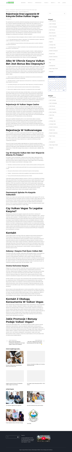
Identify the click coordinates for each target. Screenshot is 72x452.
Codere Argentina (52, 35)
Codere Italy (51, 38)
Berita (52, 2)
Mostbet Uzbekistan (53, 56)
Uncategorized (8, 19)
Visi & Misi (29, 423)
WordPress (50, 449)
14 (54, 84)
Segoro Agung (52, 59)
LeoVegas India (52, 44)
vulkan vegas (34, 57)
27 (51, 88)
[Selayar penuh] (48, 441)
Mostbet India (52, 53)
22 (57, 86)
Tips (59, 2)
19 (49, 86)
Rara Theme (41, 449)
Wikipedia (51, 71)
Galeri (46, 2)
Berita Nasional (52, 32)
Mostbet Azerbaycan (53, 50)
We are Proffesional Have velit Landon (35, 405)
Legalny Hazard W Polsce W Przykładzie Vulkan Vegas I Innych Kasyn (14, 384)
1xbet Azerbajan (52, 23)
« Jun (50, 90)
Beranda (23, 2)
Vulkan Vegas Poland (53, 68)
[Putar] (38, 441)
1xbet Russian (52, 29)
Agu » (64, 90)
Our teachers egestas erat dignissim (13, 405)
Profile (30, 2)
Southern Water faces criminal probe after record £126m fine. (14, 366)
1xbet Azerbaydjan (53, 26)
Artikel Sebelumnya (17, 342)
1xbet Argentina (52, 21)
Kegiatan (51, 41)
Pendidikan (38, 2)
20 (51, 86)
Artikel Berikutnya (34, 342)
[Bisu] (47, 441)
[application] (43, 438)
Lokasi (64, 2)
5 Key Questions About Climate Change (14, 422)
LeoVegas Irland (52, 47)
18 (64, 84)
